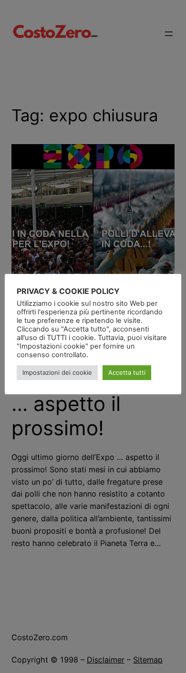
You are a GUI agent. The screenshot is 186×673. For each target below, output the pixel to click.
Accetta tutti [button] (126, 372)
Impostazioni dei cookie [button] (57, 372)
